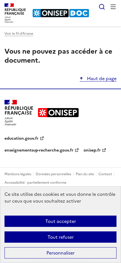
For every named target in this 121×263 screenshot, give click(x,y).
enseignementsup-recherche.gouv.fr (39, 150)
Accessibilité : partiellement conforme (35, 182)
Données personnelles (54, 174)
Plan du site (85, 174)
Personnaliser (60, 252)
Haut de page (101, 78)
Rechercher (101, 6)
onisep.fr (92, 150)
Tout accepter (60, 221)
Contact (105, 174)
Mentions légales (18, 174)
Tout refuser (61, 237)
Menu (113, 6)
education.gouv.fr (22, 138)
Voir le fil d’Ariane (19, 33)
